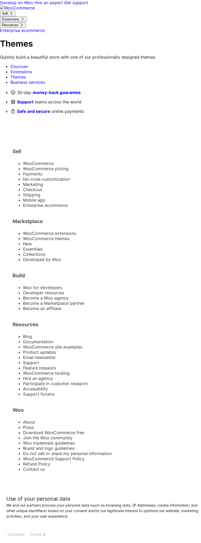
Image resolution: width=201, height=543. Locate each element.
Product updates (39, 352)
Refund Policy (36, 464)
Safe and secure (33, 111)
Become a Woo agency (46, 298)
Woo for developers (42, 287)
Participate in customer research (55, 383)
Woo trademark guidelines (49, 443)
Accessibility (35, 388)
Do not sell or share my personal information (67, 453)
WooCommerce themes (46, 238)
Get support (76, 2)
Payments (32, 173)
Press (28, 427)
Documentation (38, 341)
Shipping (31, 194)
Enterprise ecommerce (45, 205)
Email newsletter (39, 357)
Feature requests (39, 367)
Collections (34, 254)
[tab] (19, 66)
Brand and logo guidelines (49, 448)
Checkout (32, 189)
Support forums (38, 394)
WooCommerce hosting (46, 373)
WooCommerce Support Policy (54, 458)
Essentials (33, 249)
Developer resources (43, 292)
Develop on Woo (17, 2)
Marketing (33, 184)
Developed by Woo (42, 259)
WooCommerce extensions (49, 233)
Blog (27, 336)
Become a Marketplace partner (54, 303)
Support (25, 101)
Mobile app (34, 200)
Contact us (34, 469)
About (29, 422)
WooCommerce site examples (52, 347)
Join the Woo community (47, 437)
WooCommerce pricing (46, 168)
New (27, 243)
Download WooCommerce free (53, 432)
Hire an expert (49, 2)
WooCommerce (38, 163)
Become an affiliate (42, 308)
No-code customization (46, 179)
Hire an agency (38, 378)
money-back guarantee (57, 92)
